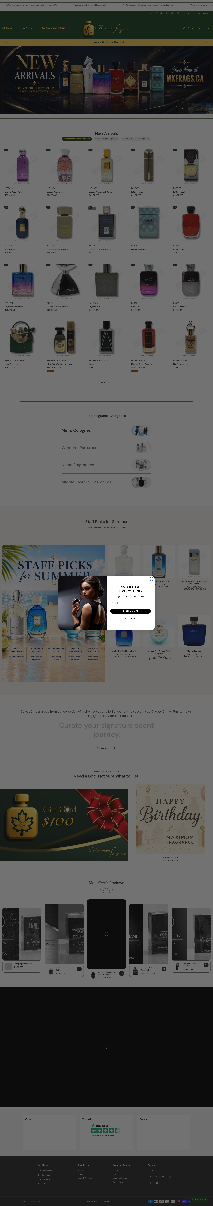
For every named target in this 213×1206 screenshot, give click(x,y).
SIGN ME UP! (130, 611)
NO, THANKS (130, 618)
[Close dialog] (151, 579)
